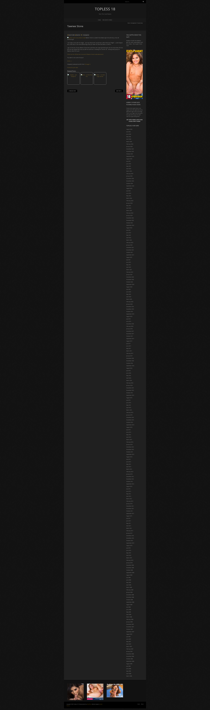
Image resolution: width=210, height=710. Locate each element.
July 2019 (128, 319)
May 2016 (128, 375)
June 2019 (128, 321)
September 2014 (130, 425)
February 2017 (129, 353)
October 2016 (129, 363)
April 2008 (128, 614)
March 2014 (129, 439)
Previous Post (72, 90)
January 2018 (129, 328)
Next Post (118, 90)
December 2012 (130, 476)
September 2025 (130, 156)
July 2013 (128, 459)
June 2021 (128, 262)
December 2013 (130, 447)
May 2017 (128, 348)
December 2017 (130, 331)
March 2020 (129, 299)
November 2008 (130, 597)
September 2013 (130, 454)
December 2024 (130, 178)
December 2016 (130, 358)
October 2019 (129, 311)
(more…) (69, 61)
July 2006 (128, 666)
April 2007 (128, 644)
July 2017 (128, 343)
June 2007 (128, 639)
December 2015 (130, 388)
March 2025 (129, 171)
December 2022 (130, 218)
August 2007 (129, 634)
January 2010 (129, 562)
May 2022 (128, 235)
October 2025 (129, 154)
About (142, 704)
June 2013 (128, 461)
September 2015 (130, 395)
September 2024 (130, 186)
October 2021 (129, 252)
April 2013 (128, 466)
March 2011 (129, 528)
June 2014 (128, 432)
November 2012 (130, 479)
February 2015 (129, 412)
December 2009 (130, 565)
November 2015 (130, 390)
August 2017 (129, 341)
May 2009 (128, 582)
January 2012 (129, 503)
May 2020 (128, 294)
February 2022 (129, 242)
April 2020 (128, 296)
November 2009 (130, 567)
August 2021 (129, 257)
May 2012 (128, 493)
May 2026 (128, 136)
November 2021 (130, 250)
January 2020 (129, 304)
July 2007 (128, 636)
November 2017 (130, 333)
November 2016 (130, 360)
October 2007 (129, 629)
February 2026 (129, 144)
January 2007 (129, 651)
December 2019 (130, 306)
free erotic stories (107, 20)
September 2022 (130, 225)
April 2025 (128, 168)
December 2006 (130, 654)
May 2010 (128, 553)
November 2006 (130, 656)
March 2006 (129, 676)
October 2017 (129, 336)
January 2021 (129, 274)
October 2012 (129, 481)
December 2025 (130, 149)
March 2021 (129, 269)
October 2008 (129, 599)
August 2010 (129, 545)
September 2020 (130, 284)
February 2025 (129, 173)
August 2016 (129, 368)
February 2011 (129, 530)
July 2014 (128, 429)
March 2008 (129, 617)
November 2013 (130, 449)
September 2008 (130, 602)
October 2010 (129, 540)
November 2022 (130, 220)
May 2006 (128, 671)
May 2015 (128, 405)
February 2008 (129, 619)
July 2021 (128, 260)
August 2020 (129, 287)
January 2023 (129, 215)
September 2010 (130, 543)
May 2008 (128, 612)
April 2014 (128, 437)
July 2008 (128, 607)
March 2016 (129, 380)
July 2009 (128, 577)
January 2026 (129, 146)
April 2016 (128, 378)
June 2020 (128, 292)
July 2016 (128, 370)
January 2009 (129, 592)
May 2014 (128, 434)
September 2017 (130, 338)
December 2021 (130, 247)
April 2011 (128, 526)
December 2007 (130, 624)
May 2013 (128, 464)
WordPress (89, 704)
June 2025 (128, 163)
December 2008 (130, 594)
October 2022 (129, 223)
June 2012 (128, 491)
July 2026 (128, 131)
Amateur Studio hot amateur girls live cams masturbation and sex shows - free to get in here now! (134, 43)
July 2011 (128, 518)
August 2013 (129, 457)
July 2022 (128, 230)
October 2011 (129, 511)
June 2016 (128, 373)
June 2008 (128, 609)
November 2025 (130, 151)
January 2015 (129, 415)
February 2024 (129, 200)
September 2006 (130, 661)
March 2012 (129, 498)
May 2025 (128, 166)
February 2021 (129, 272)
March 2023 (129, 210)
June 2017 (128, 346)
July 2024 (128, 191)
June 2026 (128, 134)
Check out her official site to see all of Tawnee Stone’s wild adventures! (85, 54)
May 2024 (128, 195)
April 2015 (128, 407)
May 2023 (128, 205)
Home (99, 20)
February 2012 (129, 501)
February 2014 (129, 442)
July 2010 (128, 548)
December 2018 (130, 324)
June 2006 (128, 668)
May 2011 (128, 523)
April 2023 (128, 208)
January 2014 (129, 444)
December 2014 (130, 417)
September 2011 (130, 513)
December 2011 (130, 506)
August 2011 (129, 516)
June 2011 (128, 521)
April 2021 (128, 267)
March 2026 (129, 141)
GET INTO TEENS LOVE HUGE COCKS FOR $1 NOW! (134, 120)
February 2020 (129, 301)
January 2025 (129, 176)
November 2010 (130, 538)
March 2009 (129, 587)
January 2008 (129, 622)
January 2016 (129, 385)
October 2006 (129, 659)
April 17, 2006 (71, 35)
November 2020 (130, 279)
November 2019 (130, 309)
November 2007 (130, 626)
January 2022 (129, 245)
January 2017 (129, 356)
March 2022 (129, 240)
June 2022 (128, 232)
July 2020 (128, 289)
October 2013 (129, 452)
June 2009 (128, 580)
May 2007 (128, 641)
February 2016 (129, 383)
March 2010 (129, 558)
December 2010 (130, 535)
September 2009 (130, 572)
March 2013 (129, 469)
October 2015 (129, 393)
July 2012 (128, 489)
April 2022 (128, 237)
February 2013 (129, 471)
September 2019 (130, 314)
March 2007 (129, 646)
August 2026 (129, 129)
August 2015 (129, 397)
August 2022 (129, 227)
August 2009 (129, 575)
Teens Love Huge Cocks (132, 113)
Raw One (78, 35)
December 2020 (130, 277)
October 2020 (129, 282)
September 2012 (130, 484)
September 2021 (130, 255)
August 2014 (129, 427)
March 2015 (129, 410)
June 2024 (128, 193)
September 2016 (130, 365)
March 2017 (129, 351)
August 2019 (129, 316)
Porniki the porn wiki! (72, 67)
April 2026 (128, 139)
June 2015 (128, 402)
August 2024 (129, 188)
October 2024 (129, 183)
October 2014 (129, 422)
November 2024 (130, 181)
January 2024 (129, 203)
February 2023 (129, 213)
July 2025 (128, 161)
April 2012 (128, 496)
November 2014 (130, 420)
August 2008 (129, 604)
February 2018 (129, 326)
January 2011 (129, 533)
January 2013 (129, 474)
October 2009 (129, 570)
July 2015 (128, 400)
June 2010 (128, 550)
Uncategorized (133, 23)
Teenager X (87, 64)
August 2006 (129, 663)
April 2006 (128, 673)
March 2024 (129, 198)
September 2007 (130, 631)
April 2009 (128, 585)
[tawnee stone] (76, 38)
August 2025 (129, 159)
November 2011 (130, 508)
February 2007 (129, 649)
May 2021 (128, 264)
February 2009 (129, 590)
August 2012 (129, 486)
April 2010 (128, 555)
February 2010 (129, 560)
